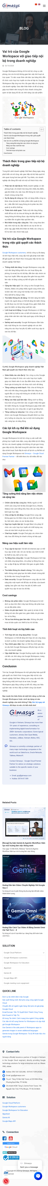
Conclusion (8, 153)
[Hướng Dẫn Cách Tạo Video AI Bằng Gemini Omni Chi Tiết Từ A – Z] (24, 911)
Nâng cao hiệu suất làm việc (15, 145)
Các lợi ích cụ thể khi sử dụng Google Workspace (21, 141)
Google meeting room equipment (16, 983)
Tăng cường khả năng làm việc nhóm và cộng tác (22, 143)
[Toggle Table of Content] (40, 130)
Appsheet (7, 968)
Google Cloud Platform (12, 953)
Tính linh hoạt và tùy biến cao (15, 150)
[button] (44, 6)
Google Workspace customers (15, 958)
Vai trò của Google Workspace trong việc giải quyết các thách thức (22, 137)
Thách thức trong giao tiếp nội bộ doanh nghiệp (21, 133)
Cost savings (10, 148)
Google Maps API (10, 978)
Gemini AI (7, 973)
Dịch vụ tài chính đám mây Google (15, 997)
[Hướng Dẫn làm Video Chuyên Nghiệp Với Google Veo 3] (24, 868)
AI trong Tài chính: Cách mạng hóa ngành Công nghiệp (23, 1018)
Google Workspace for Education (16, 963)
